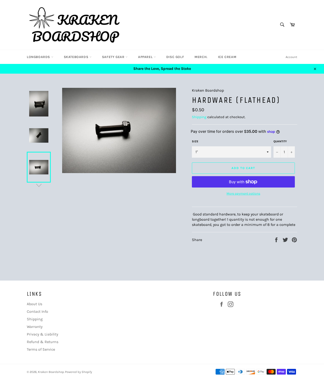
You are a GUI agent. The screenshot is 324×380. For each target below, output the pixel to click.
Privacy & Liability (42, 334)
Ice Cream (227, 57)
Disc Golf (175, 57)
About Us (34, 304)
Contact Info (37, 311)
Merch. (201, 57)
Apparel (146, 57)
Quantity (280, 141)
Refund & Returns (42, 342)
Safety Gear (113, 57)
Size (195, 141)
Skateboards (76, 57)
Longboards (39, 57)
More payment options (243, 194)
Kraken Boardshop (51, 372)
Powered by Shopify (78, 372)
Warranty (34, 326)
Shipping (199, 117)
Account (291, 57)
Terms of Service (41, 349)
